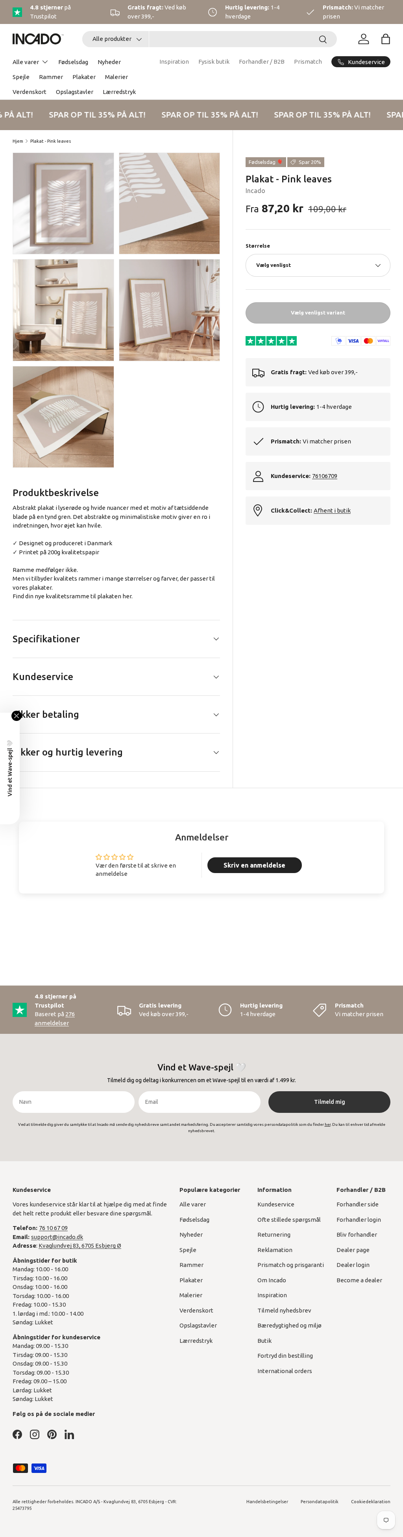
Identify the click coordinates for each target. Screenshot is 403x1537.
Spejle (21, 77)
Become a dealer (359, 1280)
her (126, 596)
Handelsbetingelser (267, 1501)
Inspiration (174, 61)
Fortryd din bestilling (285, 1355)
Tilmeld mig (329, 1102)
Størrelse (258, 245)
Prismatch (308, 61)
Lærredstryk (119, 91)
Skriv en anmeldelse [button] (254, 865)
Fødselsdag (73, 62)
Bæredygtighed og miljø (289, 1325)
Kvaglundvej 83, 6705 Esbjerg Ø (80, 1245)
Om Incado (271, 1280)
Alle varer (192, 1204)
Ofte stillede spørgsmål (289, 1219)
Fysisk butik (213, 61)
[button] (385, 39)
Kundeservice (275, 1204)
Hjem (18, 141)
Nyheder (109, 62)
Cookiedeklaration (370, 1501)
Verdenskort (29, 91)
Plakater (84, 77)
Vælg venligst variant (318, 312)
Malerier (116, 77)
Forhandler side (357, 1204)
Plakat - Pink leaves (50, 141)
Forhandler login (358, 1219)
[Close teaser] (16, 716)
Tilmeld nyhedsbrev (284, 1310)
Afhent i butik (332, 510)
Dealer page (353, 1250)
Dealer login (353, 1264)
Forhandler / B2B (262, 61)
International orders (284, 1371)
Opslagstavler (74, 91)
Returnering (273, 1234)
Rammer (51, 77)
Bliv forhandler (356, 1234)
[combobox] (209, 39)
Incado (255, 190)
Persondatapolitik (319, 1501)
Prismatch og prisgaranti (290, 1264)
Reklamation (274, 1250)
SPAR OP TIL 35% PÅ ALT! (94, 114)
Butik (264, 1340)
